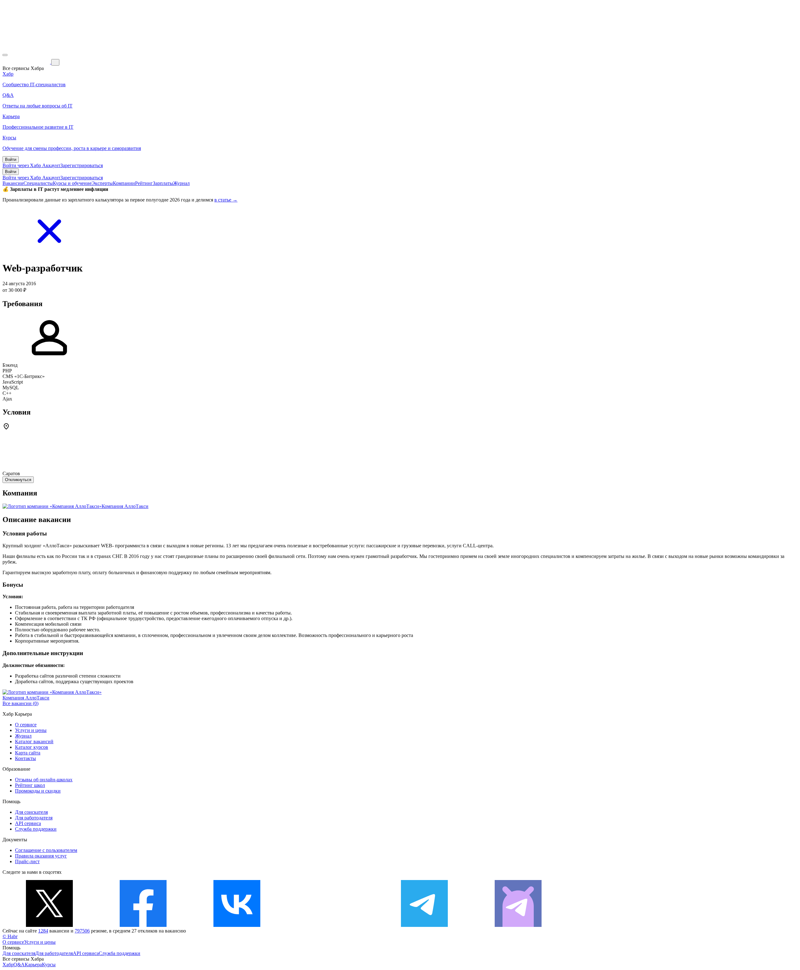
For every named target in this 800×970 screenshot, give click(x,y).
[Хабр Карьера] (26, 62)
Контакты (25, 758)
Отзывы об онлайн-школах (43, 779)
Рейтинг (144, 183)
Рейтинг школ (30, 785)
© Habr (10, 936)
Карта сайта (27, 752)
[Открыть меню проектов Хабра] (5, 55)
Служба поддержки (36, 829)
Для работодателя (33, 817)
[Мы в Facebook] (143, 925)
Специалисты (38, 183)
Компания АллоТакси (125, 506)
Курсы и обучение (72, 183)
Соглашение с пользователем (46, 850)
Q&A (19, 964)
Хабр (7, 964)
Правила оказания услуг (41, 855)
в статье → (226, 199)
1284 (43, 930)
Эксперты (102, 183)
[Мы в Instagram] (331, 925)
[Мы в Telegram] (424, 925)
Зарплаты (163, 183)
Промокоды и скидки (38, 790)
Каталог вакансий (34, 741)
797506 (82, 930)
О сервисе (26, 724)
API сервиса (28, 823)
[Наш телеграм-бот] (518, 925)
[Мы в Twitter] (49, 925)
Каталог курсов (31, 747)
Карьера (33, 964)
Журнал (181, 183)
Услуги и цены (31, 730)
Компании (124, 183)
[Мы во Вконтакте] (237, 925)
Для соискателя (31, 812)
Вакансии (12, 183)
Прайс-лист (27, 861)
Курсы (49, 964)
